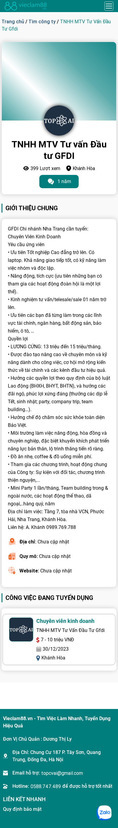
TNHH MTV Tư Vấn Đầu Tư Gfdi (70, 630)
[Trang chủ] (26, 6)
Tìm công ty (42, 21)
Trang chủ (13, 21)
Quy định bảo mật (22, 809)
